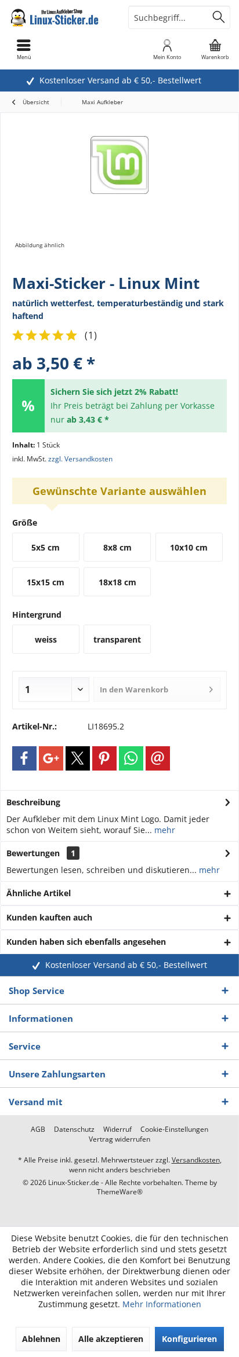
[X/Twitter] (78, 758)
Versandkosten (196, 1160)
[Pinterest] (104, 758)
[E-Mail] (158, 758)
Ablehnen (41, 1338)
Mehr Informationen (161, 1304)
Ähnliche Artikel (38, 892)
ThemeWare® (120, 1192)
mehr (163, 829)
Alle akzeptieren (110, 1338)
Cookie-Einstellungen (174, 1129)
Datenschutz (74, 1129)
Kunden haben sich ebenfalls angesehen (86, 941)
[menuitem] (215, 49)
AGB (38, 1129)
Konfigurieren (189, 1338)
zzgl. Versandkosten (80, 459)
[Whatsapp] (131, 758)
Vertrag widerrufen (119, 1139)
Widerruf (117, 1129)
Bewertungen (33, 853)
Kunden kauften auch (49, 917)
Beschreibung (33, 802)
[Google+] (51, 758)
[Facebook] (24, 758)
